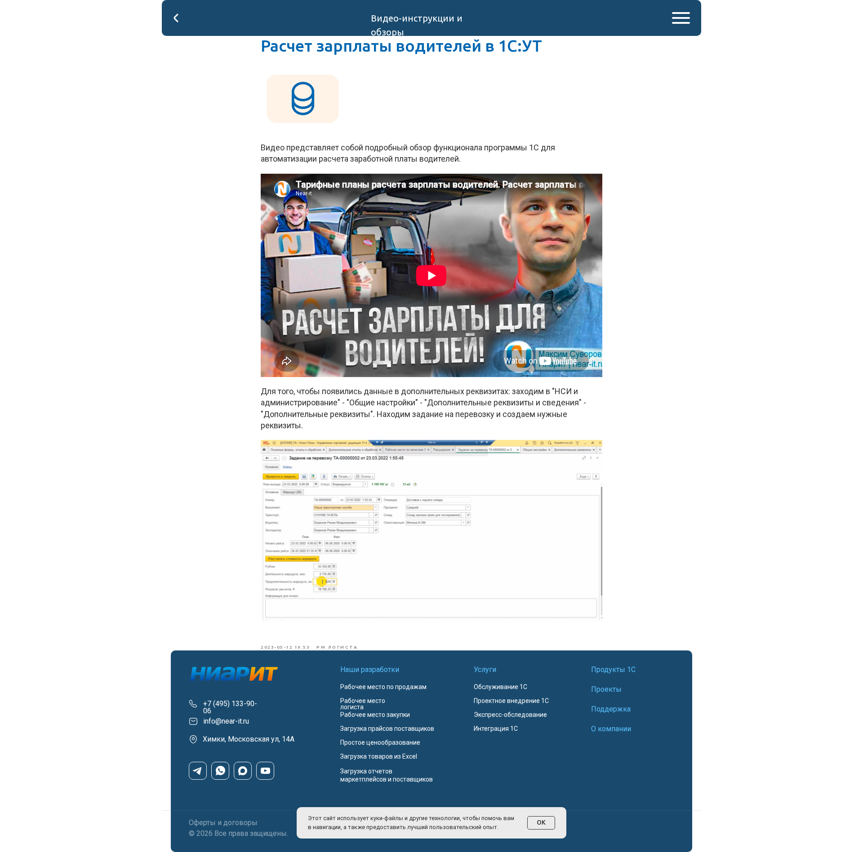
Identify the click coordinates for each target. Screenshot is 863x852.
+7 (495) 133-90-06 (230, 707)
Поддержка (611, 709)
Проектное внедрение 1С (511, 700)
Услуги (485, 669)
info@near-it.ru (226, 721)
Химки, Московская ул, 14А (248, 739)
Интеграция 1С (496, 728)
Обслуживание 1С (500, 686)
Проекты (606, 689)
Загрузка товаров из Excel (378, 756)
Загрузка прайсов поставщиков (387, 728)
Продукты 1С (613, 669)
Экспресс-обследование (510, 714)
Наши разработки (369, 669)
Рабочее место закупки (375, 714)
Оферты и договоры (223, 822)
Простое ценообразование (380, 742)
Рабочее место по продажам (383, 686)
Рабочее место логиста (362, 704)
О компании (611, 729)
